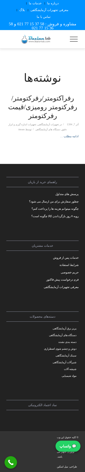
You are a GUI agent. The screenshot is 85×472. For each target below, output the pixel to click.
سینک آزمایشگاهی (66, 355)
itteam (21, 129)
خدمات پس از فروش (66, 257)
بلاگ (22, 10)
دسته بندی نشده (67, 342)
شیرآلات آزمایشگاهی (64, 362)
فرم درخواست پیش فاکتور (62, 279)
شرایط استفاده (69, 265)
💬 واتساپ (68, 446)
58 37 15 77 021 (30, 24)
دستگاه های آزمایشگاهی (47, 129)
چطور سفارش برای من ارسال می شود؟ (54, 201)
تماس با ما (44, 17)
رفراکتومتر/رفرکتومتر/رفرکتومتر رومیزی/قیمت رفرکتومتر (42, 106)
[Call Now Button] (11, 462)
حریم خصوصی (70, 272)
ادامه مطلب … (69, 136)
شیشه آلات (70, 369)
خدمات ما (35, 3)
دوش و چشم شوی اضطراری (60, 348)
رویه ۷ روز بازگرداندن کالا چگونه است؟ (55, 216)
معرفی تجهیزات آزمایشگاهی (49, 10)
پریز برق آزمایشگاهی (64, 328)
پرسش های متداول (67, 194)
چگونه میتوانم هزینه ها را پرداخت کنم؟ (55, 208)
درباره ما (53, 3)
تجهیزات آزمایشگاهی (48, 124)
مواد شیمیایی (69, 375)
